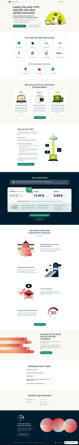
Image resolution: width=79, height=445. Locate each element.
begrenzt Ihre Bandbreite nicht (32, 272)
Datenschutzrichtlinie (29, 442)
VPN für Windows (31, 399)
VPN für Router (44, 404)
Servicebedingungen (35, 442)
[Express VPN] (13, 2)
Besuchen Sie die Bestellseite (19, 107)
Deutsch (62, 1)
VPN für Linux (44, 402)
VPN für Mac (30, 402)
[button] (38, 369)
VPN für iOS (44, 399)
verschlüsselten (52, 250)
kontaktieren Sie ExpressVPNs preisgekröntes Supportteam (50, 292)
